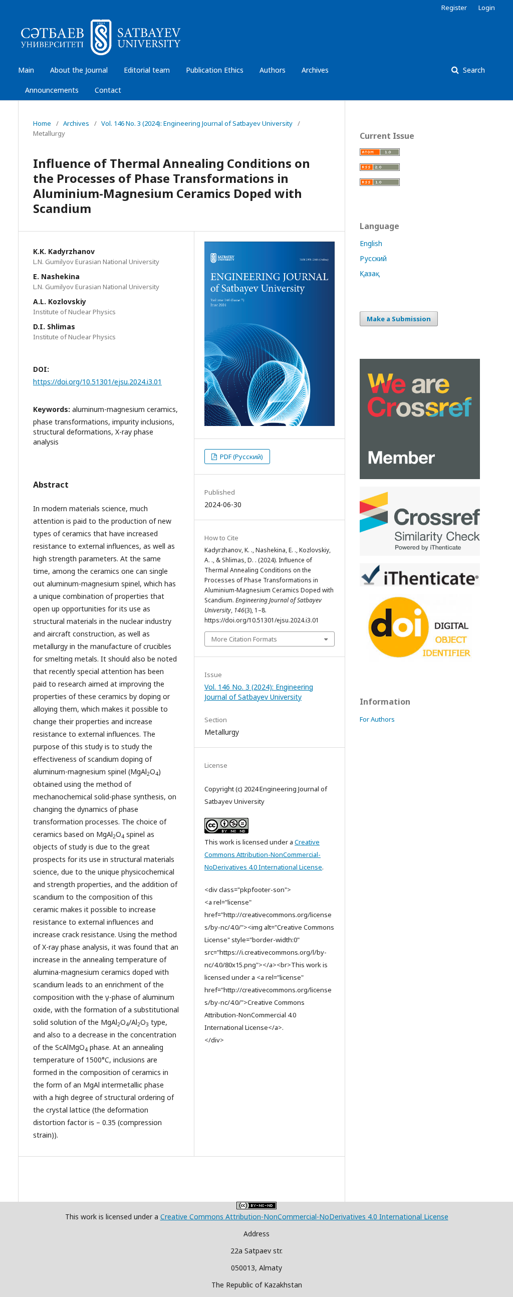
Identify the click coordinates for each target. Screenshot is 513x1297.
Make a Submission (399, 318)
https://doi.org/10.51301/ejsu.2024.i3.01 (97, 381)
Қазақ (370, 273)
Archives (315, 70)
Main (26, 70)
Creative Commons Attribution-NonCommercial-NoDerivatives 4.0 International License (263, 854)
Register (454, 7)
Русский (373, 258)
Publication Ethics (214, 70)
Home (42, 123)
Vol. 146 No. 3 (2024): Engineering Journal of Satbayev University (197, 123)
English (371, 243)
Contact (108, 90)
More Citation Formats (244, 638)
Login (486, 7)
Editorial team (147, 70)
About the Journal (79, 70)
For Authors (377, 719)
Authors (273, 70)
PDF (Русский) (240, 456)
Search (473, 70)
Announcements (52, 90)
